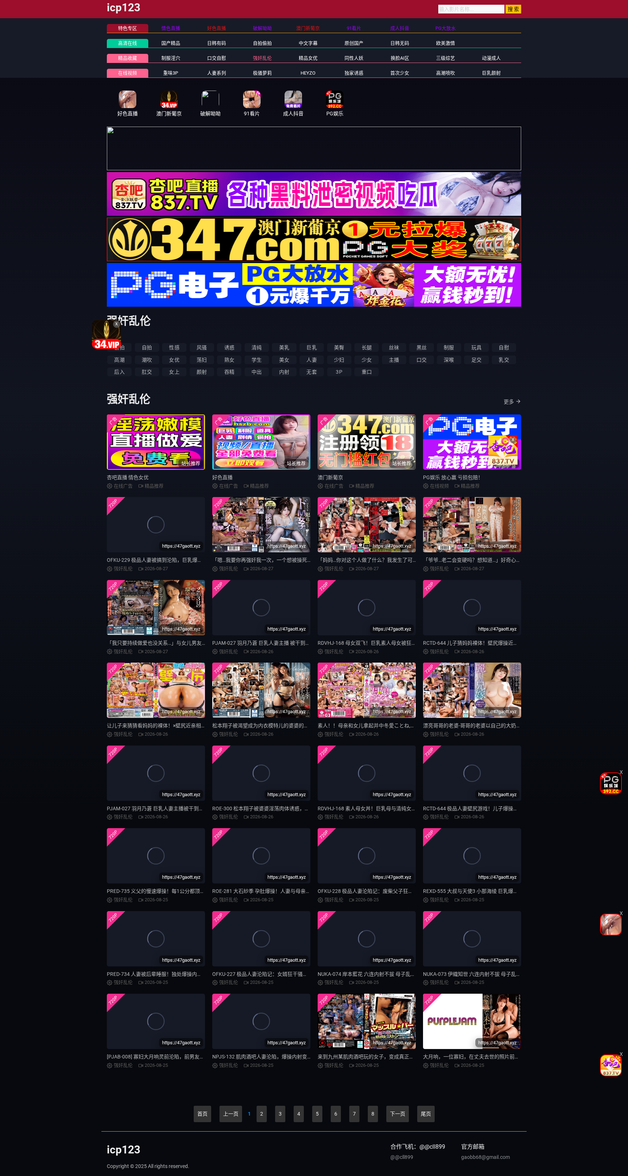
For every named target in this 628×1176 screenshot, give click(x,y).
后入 (119, 372)
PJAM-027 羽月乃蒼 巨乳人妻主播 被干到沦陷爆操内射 (274, 643)
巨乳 (311, 347)
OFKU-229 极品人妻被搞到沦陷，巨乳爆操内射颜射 (165, 560)
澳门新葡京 (330, 477)
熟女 (229, 360)
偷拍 (119, 347)
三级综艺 (445, 58)
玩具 (476, 347)
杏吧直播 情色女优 (128, 477)
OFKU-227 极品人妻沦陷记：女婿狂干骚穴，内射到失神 (275, 974)
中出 (256, 372)
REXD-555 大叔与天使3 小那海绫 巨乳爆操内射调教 (481, 891)
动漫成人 (491, 58)
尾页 (426, 1114)
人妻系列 (216, 73)
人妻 (311, 360)
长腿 (367, 347)
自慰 (504, 347)
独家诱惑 (354, 73)
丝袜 (394, 347)
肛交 (147, 372)
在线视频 (127, 73)
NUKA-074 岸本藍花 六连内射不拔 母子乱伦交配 (372, 974)
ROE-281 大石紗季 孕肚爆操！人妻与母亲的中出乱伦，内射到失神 (287, 891)
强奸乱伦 (262, 58)
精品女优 (308, 58)
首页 (202, 1114)
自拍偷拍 (262, 43)
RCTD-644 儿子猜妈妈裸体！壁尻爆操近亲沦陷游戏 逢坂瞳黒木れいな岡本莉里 (512, 643)
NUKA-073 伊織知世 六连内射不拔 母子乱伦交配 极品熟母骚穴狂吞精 (500, 974)
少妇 (339, 360)
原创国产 (354, 43)
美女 (284, 360)
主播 (394, 360)
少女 (367, 360)
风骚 (202, 347)
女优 (174, 360)
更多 (509, 402)
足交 (476, 360)
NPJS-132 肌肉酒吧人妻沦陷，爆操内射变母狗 (264, 1057)
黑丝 (421, 347)
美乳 (284, 347)
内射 (284, 372)
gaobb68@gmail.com (485, 1157)
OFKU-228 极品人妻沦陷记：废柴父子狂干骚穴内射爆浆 (381, 891)
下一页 (397, 1114)
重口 (367, 372)
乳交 (504, 360)
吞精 (229, 372)
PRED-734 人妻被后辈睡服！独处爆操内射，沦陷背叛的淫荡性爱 (180, 974)
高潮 (119, 360)
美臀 (339, 347)
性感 (174, 347)
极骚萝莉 (262, 73)
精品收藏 (127, 58)
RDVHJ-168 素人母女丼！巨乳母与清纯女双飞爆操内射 (380, 808)
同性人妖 (354, 58)
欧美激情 (445, 43)
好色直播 (222, 477)
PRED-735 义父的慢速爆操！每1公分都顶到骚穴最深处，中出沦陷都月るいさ (194, 891)
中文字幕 (308, 43)
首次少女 (399, 73)
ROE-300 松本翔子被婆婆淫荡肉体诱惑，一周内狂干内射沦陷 (281, 808)
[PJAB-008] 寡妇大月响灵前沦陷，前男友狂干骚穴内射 (168, 1057)
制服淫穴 (170, 58)
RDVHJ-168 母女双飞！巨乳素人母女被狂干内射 (372, 643)
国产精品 (170, 43)
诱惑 (229, 347)
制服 (449, 347)
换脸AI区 (400, 58)
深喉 (449, 360)
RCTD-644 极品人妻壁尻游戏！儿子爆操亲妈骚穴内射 (483, 808)
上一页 (230, 1114)
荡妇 (202, 360)
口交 (421, 360)
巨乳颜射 (491, 73)
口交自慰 (216, 58)
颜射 (202, 372)
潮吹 (147, 360)
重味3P (170, 73)
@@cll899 (401, 1157)
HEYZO (308, 73)
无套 (311, 372)
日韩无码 (399, 43)
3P (339, 372)
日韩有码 (216, 43)
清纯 (256, 347)
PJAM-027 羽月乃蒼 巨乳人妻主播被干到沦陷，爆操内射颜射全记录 (183, 808)
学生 (256, 360)
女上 (174, 372)
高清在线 (127, 43)
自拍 (147, 347)
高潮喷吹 (445, 73)
